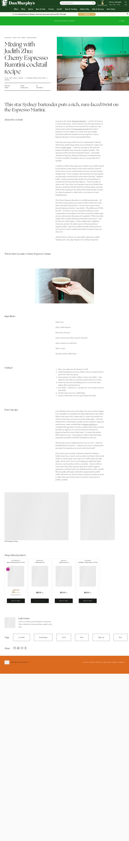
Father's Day (84, 9)
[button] (102, 3)
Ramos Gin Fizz (89, 424)
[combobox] (78, 3)
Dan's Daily (111, 9)
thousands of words (81, 129)
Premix (51, 9)
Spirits (30, 9)
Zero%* (59, 9)
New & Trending (71, 9)
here (101, 411)
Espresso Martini (78, 121)
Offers (16, 9)
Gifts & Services (98, 9)
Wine (23, 9)
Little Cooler (66, 147)
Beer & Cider (41, 9)
